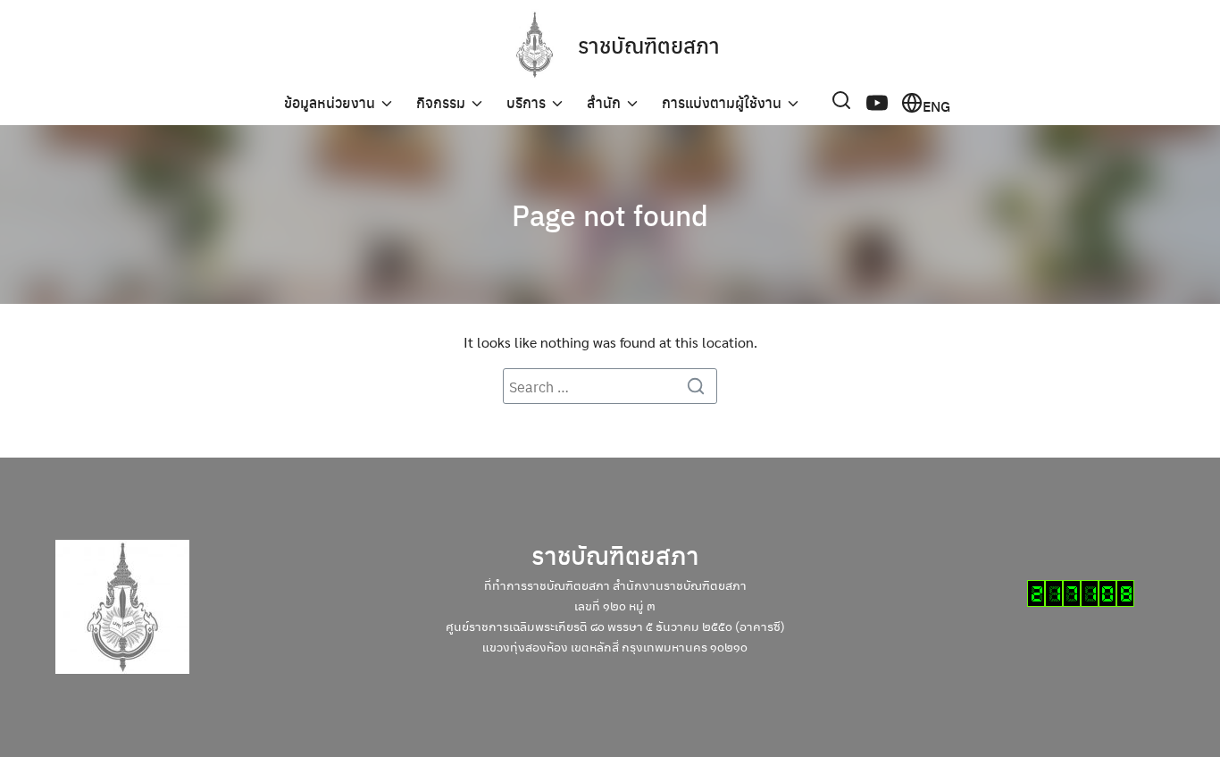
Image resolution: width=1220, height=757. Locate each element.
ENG (936, 105)
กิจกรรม (440, 102)
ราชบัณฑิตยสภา (649, 44)
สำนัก (604, 102)
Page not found (610, 214)
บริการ (526, 102)
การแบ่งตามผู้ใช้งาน (721, 102)
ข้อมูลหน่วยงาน (329, 102)
